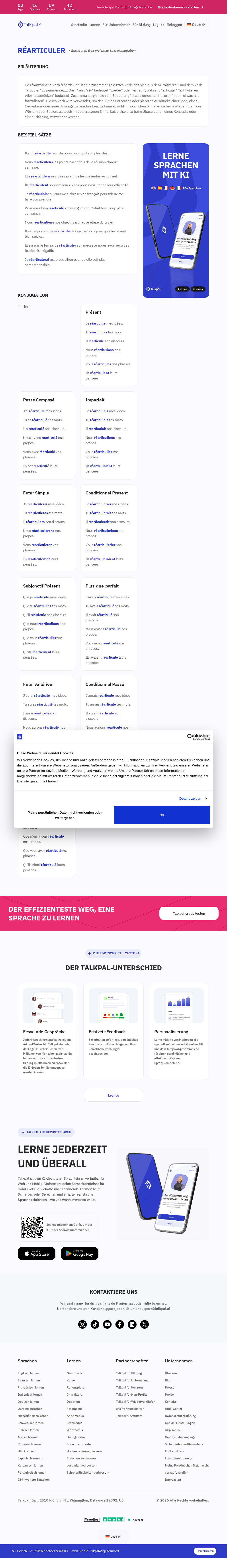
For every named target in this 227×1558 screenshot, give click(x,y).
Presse (169, 1387)
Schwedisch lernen (31, 1423)
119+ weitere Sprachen (34, 1480)
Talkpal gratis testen (189, 913)
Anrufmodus (75, 1416)
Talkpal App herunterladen (49, 1132)
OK (162, 815)
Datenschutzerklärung (180, 1416)
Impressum (173, 1480)
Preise (169, 1395)
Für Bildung (141, 24)
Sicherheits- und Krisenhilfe (184, 1444)
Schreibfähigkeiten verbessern (88, 1472)
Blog (168, 1380)
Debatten (73, 1402)
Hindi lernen (26, 1451)
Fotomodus (74, 1409)
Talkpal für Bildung (129, 1373)
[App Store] (36, 1253)
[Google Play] (79, 1253)
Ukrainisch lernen (30, 1409)
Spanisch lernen (29, 1380)
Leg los (158, 24)
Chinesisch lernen (30, 1444)
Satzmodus (74, 1423)
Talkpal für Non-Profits (131, 1395)
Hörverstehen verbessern (84, 1451)
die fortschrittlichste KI (116, 953)
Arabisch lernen (28, 1437)
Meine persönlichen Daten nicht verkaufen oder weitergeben (65, 815)
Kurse (71, 1380)
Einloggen (174, 24)
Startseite (79, 24)
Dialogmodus (76, 1437)
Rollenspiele (75, 1387)
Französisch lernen (31, 1387)
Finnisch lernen (28, 1430)
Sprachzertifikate (79, 1444)
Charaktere (74, 1395)
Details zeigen (190, 798)
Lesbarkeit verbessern (82, 1465)
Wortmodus (75, 1430)
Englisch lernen (28, 1373)
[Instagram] (82, 1324)
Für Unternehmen (116, 24)
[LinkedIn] (132, 1324)
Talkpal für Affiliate (129, 1416)
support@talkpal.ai (155, 1308)
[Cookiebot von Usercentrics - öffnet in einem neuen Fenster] (190, 736)
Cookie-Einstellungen (180, 1423)
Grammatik (74, 1373)
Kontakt (170, 1402)
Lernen (94, 24)
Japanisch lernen (29, 1458)
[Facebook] (119, 1324)
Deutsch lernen (28, 1402)
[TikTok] (94, 1324)
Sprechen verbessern (81, 1458)
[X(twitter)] (144, 1324)
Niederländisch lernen (33, 1416)
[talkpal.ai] (30, 24)
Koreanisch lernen (30, 1465)
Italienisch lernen (30, 1395)
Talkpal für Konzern (129, 1387)
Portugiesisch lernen (32, 1472)
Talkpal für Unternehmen (133, 1380)
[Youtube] (107, 1324)
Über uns (171, 1373)
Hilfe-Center (173, 1409)
